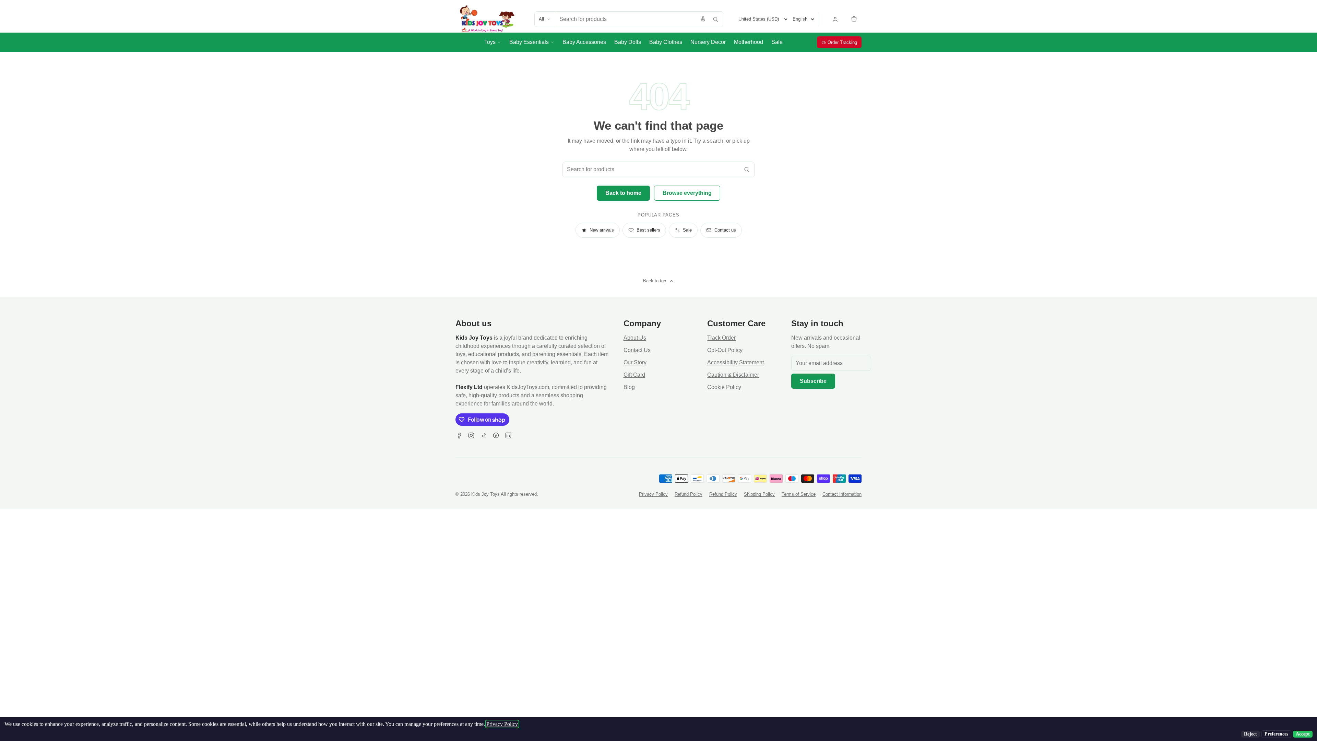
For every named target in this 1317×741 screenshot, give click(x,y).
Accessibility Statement (735, 362)
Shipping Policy (759, 494)
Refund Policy (688, 494)
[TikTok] (483, 435)
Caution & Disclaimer (733, 375)
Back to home (623, 193)
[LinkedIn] (508, 435)
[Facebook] (458, 435)
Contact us (725, 230)
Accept (1303, 734)
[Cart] (854, 19)
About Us (635, 338)
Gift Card (634, 375)
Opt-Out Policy (725, 350)
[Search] (715, 19)
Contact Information (842, 494)
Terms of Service (799, 494)
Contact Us (637, 350)
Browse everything (687, 193)
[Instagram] (471, 435)
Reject (1250, 734)
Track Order (721, 338)
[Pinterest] (496, 435)
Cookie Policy (724, 387)
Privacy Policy (653, 494)
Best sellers (648, 230)
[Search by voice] (703, 19)
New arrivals (602, 230)
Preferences (1276, 734)
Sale (687, 230)
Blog (629, 387)
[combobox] (626, 19)
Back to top (654, 280)
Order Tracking (842, 42)
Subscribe (813, 381)
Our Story (635, 362)
